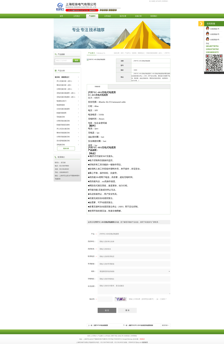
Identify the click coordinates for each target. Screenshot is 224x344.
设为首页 (158, 1)
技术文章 (123, 16)
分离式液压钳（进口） (65, 89)
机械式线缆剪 (61, 113)
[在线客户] (201, 23)
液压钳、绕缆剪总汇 (62, 77)
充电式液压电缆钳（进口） (66, 97)
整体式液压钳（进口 (64, 85)
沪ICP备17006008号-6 (115, 339)
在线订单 (138, 16)
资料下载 (114, 336)
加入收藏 (152, 1)
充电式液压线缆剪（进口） (66, 93)
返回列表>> (165, 325)
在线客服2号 (214, 34)
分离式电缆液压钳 (63, 137)
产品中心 (128, 53)
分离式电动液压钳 (63, 121)
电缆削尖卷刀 (61, 101)
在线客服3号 (214, 40)
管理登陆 (134, 336)
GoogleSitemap (127, 339)
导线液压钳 (61, 117)
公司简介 (77, 16)
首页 (61, 16)
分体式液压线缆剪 (63, 109)
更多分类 (66, 148)
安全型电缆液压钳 (63, 141)
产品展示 (92, 16)
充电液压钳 (61, 145)
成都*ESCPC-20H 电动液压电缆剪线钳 (141, 325)
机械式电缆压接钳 (63, 125)
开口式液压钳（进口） (65, 81)
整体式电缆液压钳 (63, 133)
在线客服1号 (214, 29)
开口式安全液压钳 (63, 129)
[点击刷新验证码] (120, 299)
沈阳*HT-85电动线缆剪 (101, 325)
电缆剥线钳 (61, 105)
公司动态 (107, 16)
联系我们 (165, 1)
